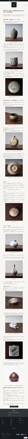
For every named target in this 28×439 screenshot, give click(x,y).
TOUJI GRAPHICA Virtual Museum (21, 421)
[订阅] (20, 414)
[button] (1, 5)
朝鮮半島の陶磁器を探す (14, 406)
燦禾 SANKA (5, 437)
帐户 (10, 425)
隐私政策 (11, 422)
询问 (2, 420)
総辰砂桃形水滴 (20, 385)
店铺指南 (3, 422)
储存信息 (11, 420)
